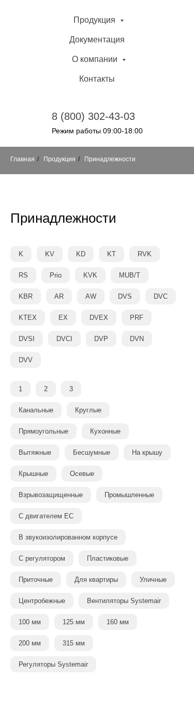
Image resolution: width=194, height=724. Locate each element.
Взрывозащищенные (51, 495)
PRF (136, 317)
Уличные (153, 579)
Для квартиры (96, 579)
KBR (26, 296)
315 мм (74, 643)
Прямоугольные (43, 431)
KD (80, 254)
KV (49, 254)
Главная (22, 159)
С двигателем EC (46, 516)
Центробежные (42, 601)
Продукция (95, 20)
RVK (145, 254)
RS (23, 275)
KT (111, 254)
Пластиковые (107, 558)
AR (59, 296)
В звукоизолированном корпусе (68, 537)
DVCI (64, 339)
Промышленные (129, 495)
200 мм (30, 643)
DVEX (98, 317)
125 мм (74, 622)
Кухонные (105, 431)
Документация (97, 39)
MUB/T (129, 275)
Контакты (97, 78)
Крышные (33, 473)
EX (63, 317)
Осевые (82, 473)
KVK (90, 275)
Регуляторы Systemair (53, 664)
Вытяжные (35, 452)
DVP (101, 339)
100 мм (30, 622)
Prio (56, 275)
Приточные (36, 579)
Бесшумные (91, 452)
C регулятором (42, 558)
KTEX (28, 317)
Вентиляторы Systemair (124, 601)
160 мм (118, 622)
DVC (161, 296)
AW (90, 296)
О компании (96, 59)
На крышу (147, 452)
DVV (26, 360)
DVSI (27, 339)
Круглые (88, 410)
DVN (137, 339)
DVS (125, 296)
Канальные (36, 410)
